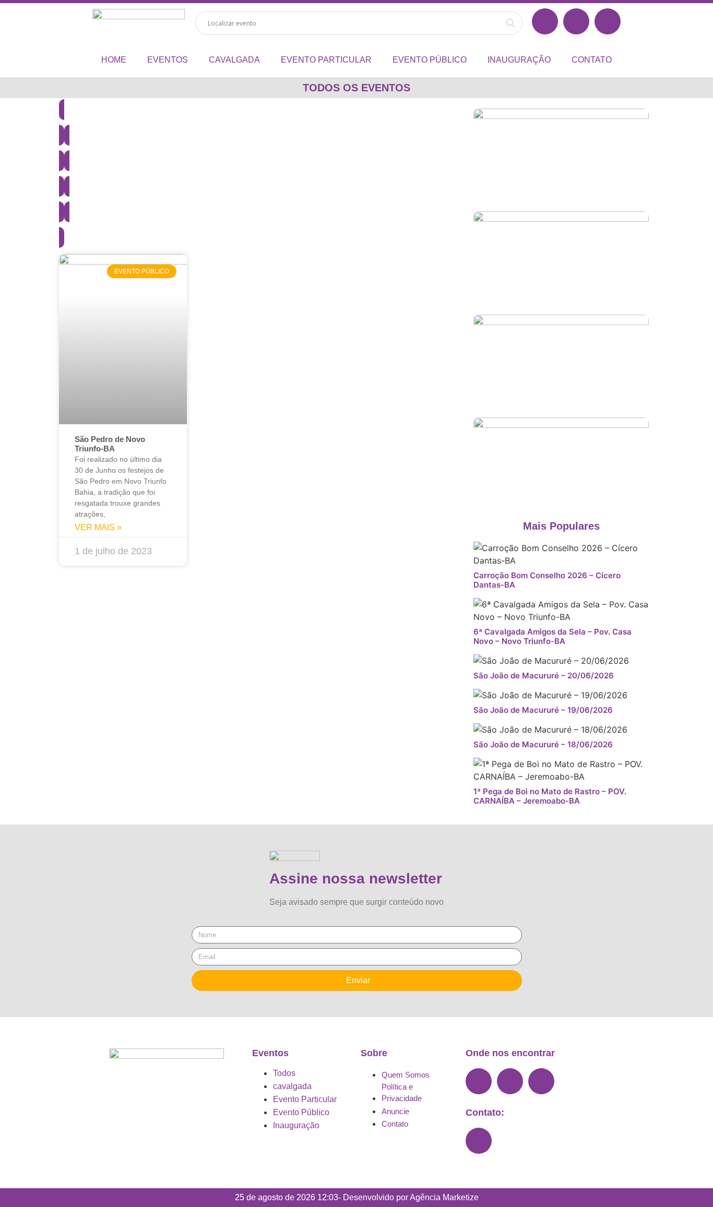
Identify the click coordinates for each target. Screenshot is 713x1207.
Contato (592, 59)
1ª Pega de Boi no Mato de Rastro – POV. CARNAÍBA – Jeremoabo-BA (549, 796)
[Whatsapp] (479, 1141)
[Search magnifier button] (510, 23)
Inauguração (519, 59)
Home (113, 59)
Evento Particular (326, 59)
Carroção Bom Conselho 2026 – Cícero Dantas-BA (547, 580)
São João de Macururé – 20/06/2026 (543, 675)
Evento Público (430, 59)
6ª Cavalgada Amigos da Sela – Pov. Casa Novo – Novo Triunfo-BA (552, 636)
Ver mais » (98, 527)
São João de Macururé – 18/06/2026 (543, 744)
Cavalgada (234, 59)
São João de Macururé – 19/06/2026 (543, 710)
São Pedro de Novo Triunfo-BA (110, 444)
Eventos (167, 59)
